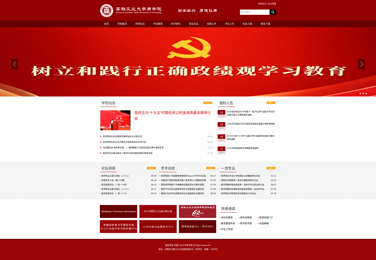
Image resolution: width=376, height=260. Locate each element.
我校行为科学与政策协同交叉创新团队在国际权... (183, 189)
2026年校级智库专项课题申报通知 (242, 148)
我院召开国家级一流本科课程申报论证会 (239, 180)
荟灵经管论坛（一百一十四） (114, 184)
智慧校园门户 (266, 217)
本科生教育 (227, 217)
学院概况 (122, 24)
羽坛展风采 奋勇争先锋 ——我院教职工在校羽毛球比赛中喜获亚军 (133, 147)
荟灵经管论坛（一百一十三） (114, 193)
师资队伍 (140, 24)
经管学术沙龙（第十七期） (113, 180)
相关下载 (265, 24)
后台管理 (272, 3)
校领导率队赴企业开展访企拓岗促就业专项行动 (124, 142)
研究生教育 (246, 217)
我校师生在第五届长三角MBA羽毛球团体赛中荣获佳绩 (127, 153)
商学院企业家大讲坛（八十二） (115, 189)
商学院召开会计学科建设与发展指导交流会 (240, 176)
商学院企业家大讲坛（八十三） (115, 176)
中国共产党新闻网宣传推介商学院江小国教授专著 (183, 180)
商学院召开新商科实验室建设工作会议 (238, 193)
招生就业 (193, 24)
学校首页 (262, 3)
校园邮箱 (264, 223)
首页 (106, 24)
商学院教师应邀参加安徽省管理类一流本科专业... (243, 189)
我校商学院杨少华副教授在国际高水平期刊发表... (183, 184)
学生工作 (229, 24)
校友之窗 (247, 24)
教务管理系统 (228, 223)
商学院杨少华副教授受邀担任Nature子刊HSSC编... (184, 176)
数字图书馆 (246, 223)
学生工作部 (227, 229)
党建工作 (211, 24)
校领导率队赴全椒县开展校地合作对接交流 (122, 136)
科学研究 (176, 24)
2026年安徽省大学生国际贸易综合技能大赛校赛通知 (251, 124)
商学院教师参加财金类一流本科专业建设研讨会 (242, 184)
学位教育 (158, 24)
